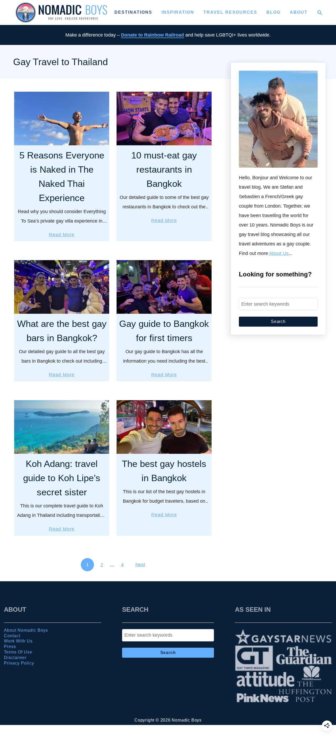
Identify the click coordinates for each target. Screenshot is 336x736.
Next (140, 564)
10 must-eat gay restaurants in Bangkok (164, 169)
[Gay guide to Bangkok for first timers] (164, 287)
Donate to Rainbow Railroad (152, 35)
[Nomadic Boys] (61, 12)
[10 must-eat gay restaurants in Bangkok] (164, 118)
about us (278, 253)
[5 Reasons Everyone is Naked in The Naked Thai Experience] (61, 118)
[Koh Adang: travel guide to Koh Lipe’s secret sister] (61, 427)
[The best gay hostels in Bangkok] (164, 427)
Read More (61, 235)
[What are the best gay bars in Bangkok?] (61, 287)
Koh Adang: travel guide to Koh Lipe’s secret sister (61, 478)
